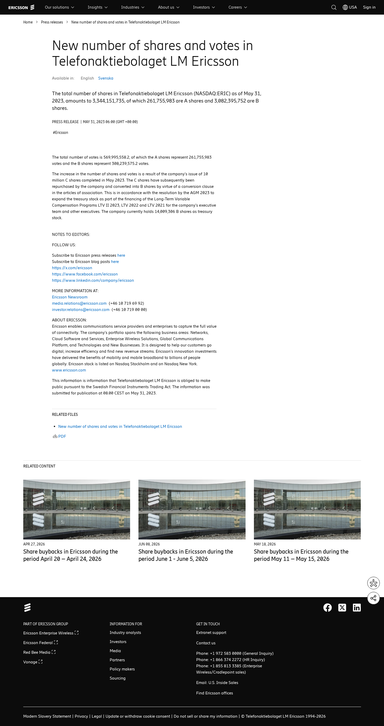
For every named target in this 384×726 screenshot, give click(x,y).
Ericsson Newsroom (70, 297)
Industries (130, 7)
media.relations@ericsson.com (79, 303)
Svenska (105, 78)
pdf (62, 436)
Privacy (81, 716)
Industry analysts (125, 632)
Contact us (206, 642)
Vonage (30, 661)
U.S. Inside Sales (223, 682)
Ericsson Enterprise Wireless (48, 633)
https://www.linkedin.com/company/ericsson (93, 280)
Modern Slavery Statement (47, 716)
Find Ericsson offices (214, 693)
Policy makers (122, 669)
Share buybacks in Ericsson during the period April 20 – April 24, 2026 (70, 555)
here (121, 255)
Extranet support (211, 632)
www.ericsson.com (69, 370)
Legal (97, 716)
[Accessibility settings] (373, 583)
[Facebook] (327, 607)
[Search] (334, 7)
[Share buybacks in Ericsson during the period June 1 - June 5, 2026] (192, 509)
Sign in (369, 7)
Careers (235, 7)
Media (115, 650)
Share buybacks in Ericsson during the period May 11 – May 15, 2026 (301, 555)
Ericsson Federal (38, 642)
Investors (201, 7)
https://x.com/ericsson (72, 267)
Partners (117, 659)
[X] (342, 607)
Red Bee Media (37, 652)
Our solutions (57, 7)
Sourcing (118, 678)
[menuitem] (60, 7)
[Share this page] (373, 598)
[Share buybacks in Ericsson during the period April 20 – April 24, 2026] (76, 509)
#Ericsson (60, 132)
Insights (95, 7)
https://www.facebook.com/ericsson (85, 274)
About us (166, 7)
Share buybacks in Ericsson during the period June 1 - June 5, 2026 (185, 555)
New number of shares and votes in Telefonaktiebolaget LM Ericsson (120, 426)
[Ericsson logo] (21, 7)
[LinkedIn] (357, 607)
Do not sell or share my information (205, 716)
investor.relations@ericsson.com (80, 309)
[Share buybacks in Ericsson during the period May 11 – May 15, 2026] (307, 509)
